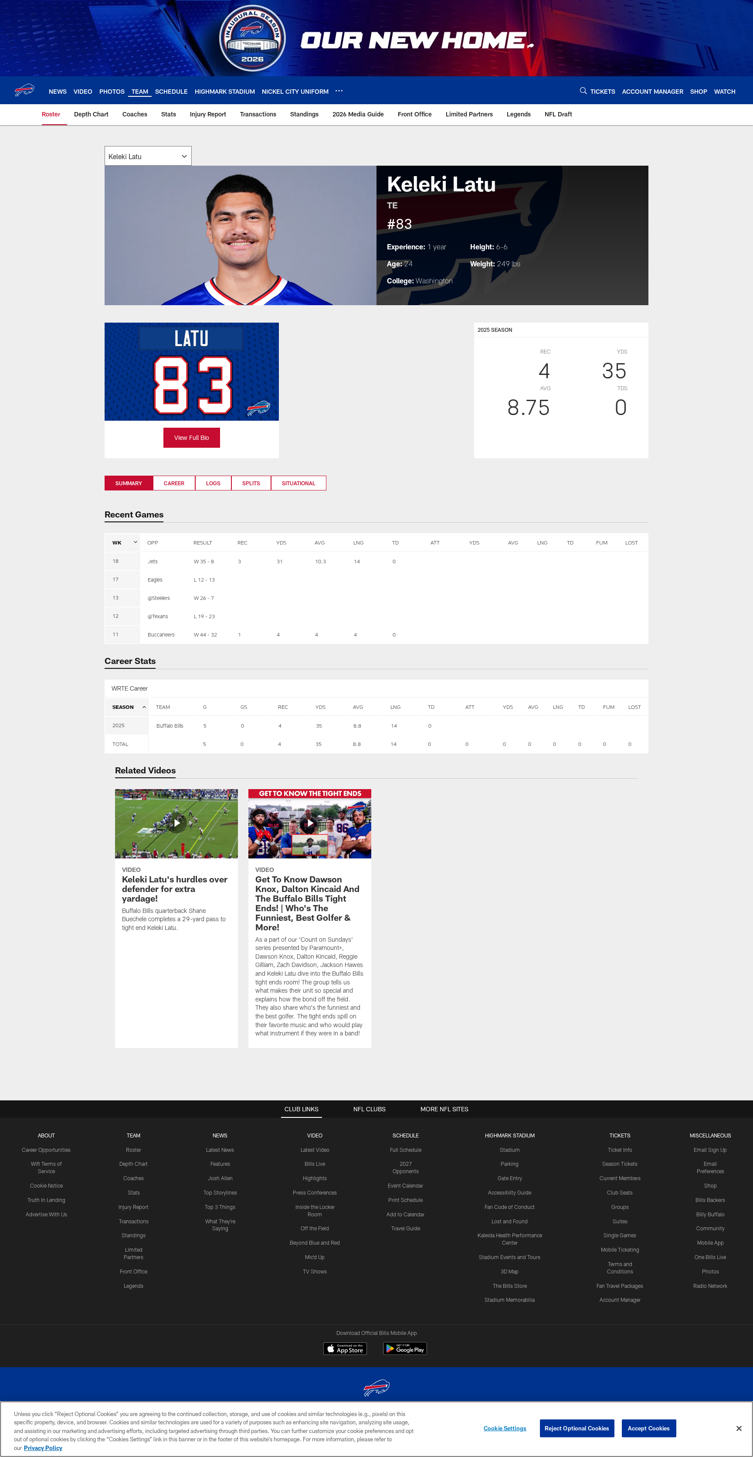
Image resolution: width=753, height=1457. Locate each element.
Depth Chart (133, 1164)
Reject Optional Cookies (577, 1428)
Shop (710, 1185)
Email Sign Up (710, 1150)
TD (395, 542)
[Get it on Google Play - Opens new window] (405, 1353)
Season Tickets (620, 1164)
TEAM (163, 707)
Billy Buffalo (710, 1214)
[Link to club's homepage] (24, 90)
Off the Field (315, 1228)
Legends (133, 1286)
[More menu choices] (339, 90)
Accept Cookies (649, 1428)
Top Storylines (220, 1192)
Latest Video (315, 1150)
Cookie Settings (505, 1428)
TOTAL (120, 744)
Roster (133, 1150)
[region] (376, 1429)
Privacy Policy (43, 1447)
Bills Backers (710, 1200)
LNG (358, 542)
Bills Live (315, 1164)
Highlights (315, 1178)
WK (117, 542)
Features (220, 1164)
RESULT (202, 542)
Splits (251, 483)
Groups (620, 1207)
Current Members (620, 1178)
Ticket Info (620, 1150)
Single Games (620, 1235)
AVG (320, 542)
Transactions (134, 1221)
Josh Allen (220, 1178)
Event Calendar (405, 1185)
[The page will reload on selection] (148, 156)
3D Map (510, 1271)
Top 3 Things (220, 1207)
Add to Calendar (405, 1214)
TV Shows (315, 1271)
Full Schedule (405, 1150)
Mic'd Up (315, 1257)
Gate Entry (510, 1178)
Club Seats (620, 1192)
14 (393, 744)
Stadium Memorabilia (510, 1300)
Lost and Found (510, 1221)
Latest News (220, 1150)
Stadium (510, 1150)
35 (318, 744)
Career (174, 483)
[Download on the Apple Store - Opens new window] (345, 1349)
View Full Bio (191, 437)
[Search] (583, 90)
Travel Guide (405, 1228)
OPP (152, 542)
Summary (128, 483)
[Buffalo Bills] (376, 1389)
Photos (710, 1271)
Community (710, 1228)
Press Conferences (315, 1192)
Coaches (133, 1178)
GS (244, 707)
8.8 (357, 744)
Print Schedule (405, 1200)
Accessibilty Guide (509, 1192)
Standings (134, 1235)
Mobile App (710, 1242)
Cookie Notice (46, 1185)
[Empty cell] (172, 743)
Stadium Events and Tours (509, 1257)
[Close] (739, 1428)
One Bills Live (710, 1257)
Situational (298, 483)
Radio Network (710, 1286)
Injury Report (134, 1207)
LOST (631, 542)
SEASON (123, 707)
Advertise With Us (46, 1214)
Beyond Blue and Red (315, 1242)
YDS (281, 542)
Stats (134, 1192)
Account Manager (620, 1300)
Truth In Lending (46, 1200)
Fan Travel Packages (620, 1286)
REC (242, 542)
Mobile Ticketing (620, 1249)
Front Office (133, 1271)
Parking (510, 1164)
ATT (435, 542)
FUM (601, 542)
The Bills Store (510, 1286)
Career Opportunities (46, 1150)
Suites (620, 1221)
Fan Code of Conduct (510, 1207)
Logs (213, 483)
